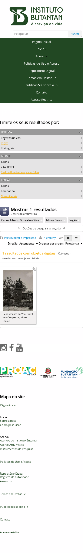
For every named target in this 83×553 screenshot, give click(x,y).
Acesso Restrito (41, 100)
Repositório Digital (42, 71)
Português (7, 148)
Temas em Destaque (41, 78)
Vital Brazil (7, 167)
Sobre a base (8, 421)
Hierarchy (49, 238)
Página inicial (41, 42)
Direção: (13, 243)
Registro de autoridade (14, 477)
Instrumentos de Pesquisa (16, 449)
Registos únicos (10, 138)
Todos (5, 162)
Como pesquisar (10, 425)
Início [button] (40, 49)
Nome (5, 155)
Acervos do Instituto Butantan (19, 440)
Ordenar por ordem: (51, 243)
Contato (41, 92)
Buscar (75, 34)
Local (5, 179)
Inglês (4, 143)
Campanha (8, 191)
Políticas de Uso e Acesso (41, 63)
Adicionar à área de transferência (34, 269)
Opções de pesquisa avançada (42, 228)
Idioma (6, 131)
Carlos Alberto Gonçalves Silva (20, 172)
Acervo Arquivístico (12, 445)
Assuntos (6, 481)
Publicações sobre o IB (41, 85)
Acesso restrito (9, 532)
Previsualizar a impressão (20, 238)
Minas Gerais (9, 196)
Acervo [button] (40, 56)
